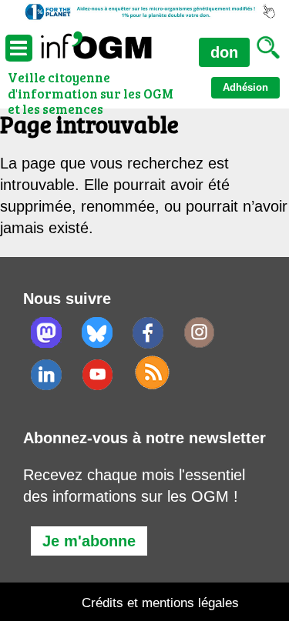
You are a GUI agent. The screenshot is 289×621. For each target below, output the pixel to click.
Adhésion (245, 87)
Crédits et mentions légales (160, 603)
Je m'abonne (89, 541)
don (224, 52)
